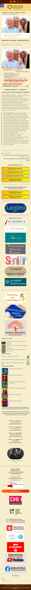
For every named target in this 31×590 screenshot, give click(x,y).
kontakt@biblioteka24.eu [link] (15, 480)
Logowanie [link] (23, 585)
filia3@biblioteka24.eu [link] (17, 436)
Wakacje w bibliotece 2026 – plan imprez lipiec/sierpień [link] (13, 359)
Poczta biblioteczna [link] (16, 585)
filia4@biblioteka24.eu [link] (17, 442)
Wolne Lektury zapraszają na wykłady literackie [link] (16, 349)
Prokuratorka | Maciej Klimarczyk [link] (16, 375)
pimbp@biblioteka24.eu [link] (17, 478)
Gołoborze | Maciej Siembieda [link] (15, 401)
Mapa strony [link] (8, 585)
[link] (2, 5)
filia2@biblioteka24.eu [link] (17, 430)
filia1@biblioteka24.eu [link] (17, 423)
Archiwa (3, 578)
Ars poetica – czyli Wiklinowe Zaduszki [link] (10, 356)
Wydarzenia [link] (14, 14)
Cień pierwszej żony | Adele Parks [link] (16, 368)
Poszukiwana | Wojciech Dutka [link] (15, 394)
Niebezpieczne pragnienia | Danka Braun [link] (17, 388)
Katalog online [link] (15, 168)
